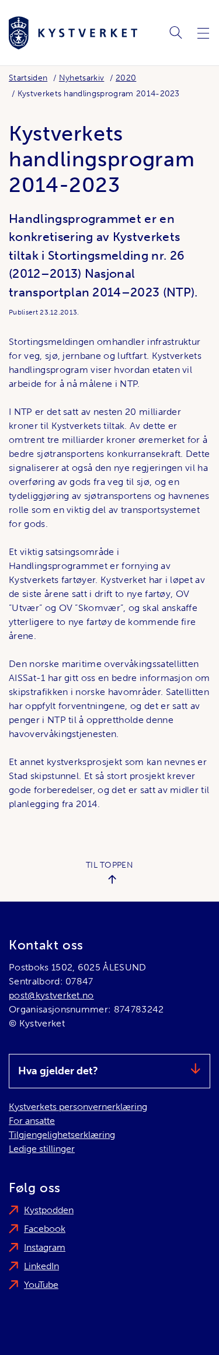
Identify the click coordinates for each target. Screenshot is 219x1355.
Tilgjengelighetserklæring (62, 1134)
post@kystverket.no (51, 995)
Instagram (44, 1247)
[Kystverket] (73, 33)
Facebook (44, 1228)
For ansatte (32, 1120)
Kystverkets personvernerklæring (78, 1106)
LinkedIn (41, 1266)
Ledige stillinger (42, 1148)
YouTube (41, 1284)
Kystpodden (49, 1210)
